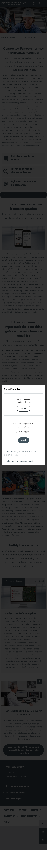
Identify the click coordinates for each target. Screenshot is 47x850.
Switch (23, 440)
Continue (23, 408)
